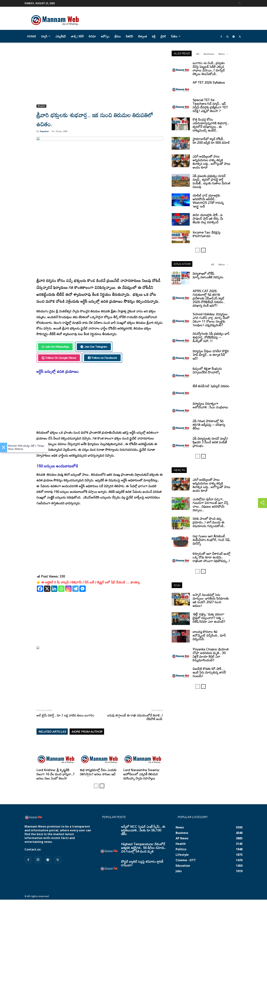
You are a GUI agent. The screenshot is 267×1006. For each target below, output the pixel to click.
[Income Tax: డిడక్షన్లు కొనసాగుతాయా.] (181, 236)
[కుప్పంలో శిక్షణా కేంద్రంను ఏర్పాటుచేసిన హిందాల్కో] (181, 373)
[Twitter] (239, 36)
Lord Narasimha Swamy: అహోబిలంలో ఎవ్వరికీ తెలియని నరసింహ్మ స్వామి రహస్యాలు (141, 774)
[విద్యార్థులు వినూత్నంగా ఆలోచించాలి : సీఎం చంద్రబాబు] (181, 408)
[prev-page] (96, 786)
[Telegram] (233, 36)
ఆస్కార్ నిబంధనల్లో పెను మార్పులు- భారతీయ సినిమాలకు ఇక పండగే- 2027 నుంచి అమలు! (211, 600)
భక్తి (153, 36)
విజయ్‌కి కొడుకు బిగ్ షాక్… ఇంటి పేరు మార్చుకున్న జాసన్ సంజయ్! (209, 672)
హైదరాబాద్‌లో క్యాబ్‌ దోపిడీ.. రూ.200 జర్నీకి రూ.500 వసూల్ (211, 140)
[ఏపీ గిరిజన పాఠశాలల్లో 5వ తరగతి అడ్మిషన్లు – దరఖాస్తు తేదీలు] (181, 425)
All (197, 54)
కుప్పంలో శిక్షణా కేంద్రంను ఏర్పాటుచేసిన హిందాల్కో (207, 370)
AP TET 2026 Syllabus (209, 82)
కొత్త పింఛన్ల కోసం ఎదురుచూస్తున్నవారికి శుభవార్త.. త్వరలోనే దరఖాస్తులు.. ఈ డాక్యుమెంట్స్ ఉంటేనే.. (211, 124)
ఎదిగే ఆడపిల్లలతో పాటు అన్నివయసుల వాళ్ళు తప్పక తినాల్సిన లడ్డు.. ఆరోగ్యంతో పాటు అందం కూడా (211, 161)
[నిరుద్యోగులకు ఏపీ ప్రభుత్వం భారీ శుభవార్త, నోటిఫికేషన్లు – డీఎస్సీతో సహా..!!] (181, 338)
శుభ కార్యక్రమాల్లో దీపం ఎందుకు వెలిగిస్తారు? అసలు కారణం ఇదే (98, 772)
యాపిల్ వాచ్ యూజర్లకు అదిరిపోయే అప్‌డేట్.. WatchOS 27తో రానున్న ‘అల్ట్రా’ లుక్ (208, 200)
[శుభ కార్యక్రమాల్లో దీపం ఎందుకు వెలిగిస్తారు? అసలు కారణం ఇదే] (100, 753)
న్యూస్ (44, 36)
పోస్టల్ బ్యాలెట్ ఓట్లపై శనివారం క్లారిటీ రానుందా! (142, 863)
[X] (47, 588)
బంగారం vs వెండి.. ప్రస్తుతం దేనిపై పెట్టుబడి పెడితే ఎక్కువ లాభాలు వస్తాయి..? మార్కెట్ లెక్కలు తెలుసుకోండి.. (209, 68)
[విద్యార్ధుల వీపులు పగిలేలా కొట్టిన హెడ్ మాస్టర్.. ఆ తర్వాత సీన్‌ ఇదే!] (181, 355)
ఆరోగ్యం (105, 36)
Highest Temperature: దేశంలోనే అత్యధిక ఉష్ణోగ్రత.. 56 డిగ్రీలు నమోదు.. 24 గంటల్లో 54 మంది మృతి (143, 847)
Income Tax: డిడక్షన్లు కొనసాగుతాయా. (207, 234)
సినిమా (92, 36)
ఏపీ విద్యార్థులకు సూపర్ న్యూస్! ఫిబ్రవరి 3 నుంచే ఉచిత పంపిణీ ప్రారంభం (210, 442)
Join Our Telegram (95, 346)
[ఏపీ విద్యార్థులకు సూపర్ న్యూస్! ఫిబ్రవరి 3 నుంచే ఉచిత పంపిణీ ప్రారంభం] (181, 443)
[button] (239, 3)
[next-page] (102, 786)
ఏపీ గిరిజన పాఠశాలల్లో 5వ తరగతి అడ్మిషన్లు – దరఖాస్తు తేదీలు (209, 424)
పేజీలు (174, 36)
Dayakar (44, 131)
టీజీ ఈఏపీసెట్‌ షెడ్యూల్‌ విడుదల (211, 386)
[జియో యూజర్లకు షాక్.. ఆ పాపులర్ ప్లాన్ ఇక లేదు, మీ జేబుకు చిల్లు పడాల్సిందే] (181, 219)
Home (31, 36)
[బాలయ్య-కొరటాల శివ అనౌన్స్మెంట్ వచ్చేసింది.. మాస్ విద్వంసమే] (181, 636)
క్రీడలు (118, 36)
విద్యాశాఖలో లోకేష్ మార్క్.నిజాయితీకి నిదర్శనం (208, 275)
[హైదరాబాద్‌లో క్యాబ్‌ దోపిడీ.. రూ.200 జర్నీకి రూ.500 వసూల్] (181, 143)
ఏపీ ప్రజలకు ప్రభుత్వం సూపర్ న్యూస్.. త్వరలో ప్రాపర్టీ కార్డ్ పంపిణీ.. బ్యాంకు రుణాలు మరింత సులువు (211, 181)
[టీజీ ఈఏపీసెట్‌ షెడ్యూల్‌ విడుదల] (181, 390)
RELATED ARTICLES (52, 731)
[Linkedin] (54, 588)
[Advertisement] (100, 77)
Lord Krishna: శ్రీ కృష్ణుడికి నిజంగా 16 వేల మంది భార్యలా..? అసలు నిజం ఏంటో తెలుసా (55, 774)
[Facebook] (221, 36)
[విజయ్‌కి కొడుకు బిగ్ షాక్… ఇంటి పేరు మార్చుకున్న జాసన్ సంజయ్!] (181, 673)
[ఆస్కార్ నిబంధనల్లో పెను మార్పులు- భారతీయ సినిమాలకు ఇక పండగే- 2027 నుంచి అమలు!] (181, 599)
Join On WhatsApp (57, 346)
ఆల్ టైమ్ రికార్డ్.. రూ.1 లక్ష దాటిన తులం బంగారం (65, 715)
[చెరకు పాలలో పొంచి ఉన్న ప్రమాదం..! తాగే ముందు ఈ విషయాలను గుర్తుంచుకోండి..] (181, 523)
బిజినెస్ (129, 36)
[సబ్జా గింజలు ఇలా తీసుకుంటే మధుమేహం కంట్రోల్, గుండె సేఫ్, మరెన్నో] (181, 540)
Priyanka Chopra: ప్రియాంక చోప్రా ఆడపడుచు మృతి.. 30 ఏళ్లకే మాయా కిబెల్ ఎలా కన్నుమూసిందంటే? (211, 654)
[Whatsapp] (61, 588)
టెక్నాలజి (142, 36)
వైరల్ (163, 36)
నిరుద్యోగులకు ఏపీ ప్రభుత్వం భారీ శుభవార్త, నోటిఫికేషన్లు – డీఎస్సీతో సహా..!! (211, 337)
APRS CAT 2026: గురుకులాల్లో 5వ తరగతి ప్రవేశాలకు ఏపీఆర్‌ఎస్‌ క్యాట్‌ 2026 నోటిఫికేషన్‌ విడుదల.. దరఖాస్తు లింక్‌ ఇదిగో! (209, 298)
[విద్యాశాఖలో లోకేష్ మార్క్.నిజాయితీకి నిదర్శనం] (181, 278)
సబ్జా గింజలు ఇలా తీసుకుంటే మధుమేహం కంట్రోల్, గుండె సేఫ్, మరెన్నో (211, 540)
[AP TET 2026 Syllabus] (181, 86)
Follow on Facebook (104, 358)
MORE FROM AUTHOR (86, 731)
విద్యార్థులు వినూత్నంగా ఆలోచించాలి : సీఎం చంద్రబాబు (210, 405)
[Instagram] (227, 36)
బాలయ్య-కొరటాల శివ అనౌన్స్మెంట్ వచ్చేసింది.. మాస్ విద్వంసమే (209, 635)
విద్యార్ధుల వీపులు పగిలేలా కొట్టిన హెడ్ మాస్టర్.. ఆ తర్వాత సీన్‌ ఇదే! (211, 354)
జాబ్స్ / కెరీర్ (77, 36)
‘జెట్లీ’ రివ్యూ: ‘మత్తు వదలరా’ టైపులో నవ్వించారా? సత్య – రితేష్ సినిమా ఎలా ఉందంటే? (209, 618)
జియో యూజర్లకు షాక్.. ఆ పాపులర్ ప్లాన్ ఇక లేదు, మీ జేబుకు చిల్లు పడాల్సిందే (208, 218)
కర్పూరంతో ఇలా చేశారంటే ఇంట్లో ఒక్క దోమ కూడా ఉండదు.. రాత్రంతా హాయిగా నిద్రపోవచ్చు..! (211, 557)
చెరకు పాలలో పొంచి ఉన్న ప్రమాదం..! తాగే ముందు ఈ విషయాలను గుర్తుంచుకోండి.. (209, 522)
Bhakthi (41, 106)
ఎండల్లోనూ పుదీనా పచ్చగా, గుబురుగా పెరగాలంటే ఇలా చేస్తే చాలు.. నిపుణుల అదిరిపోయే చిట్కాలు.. (210, 504)
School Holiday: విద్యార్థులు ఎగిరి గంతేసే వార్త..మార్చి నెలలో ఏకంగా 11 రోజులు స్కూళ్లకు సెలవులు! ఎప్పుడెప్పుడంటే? (211, 319)
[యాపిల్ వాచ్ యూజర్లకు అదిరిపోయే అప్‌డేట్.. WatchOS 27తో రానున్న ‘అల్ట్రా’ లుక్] (181, 199)
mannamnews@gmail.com (61, 849)
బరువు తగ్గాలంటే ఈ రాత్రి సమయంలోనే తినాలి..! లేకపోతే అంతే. (135, 717)
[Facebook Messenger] (82, 588)
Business (209, 54)
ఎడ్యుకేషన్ (61, 36)
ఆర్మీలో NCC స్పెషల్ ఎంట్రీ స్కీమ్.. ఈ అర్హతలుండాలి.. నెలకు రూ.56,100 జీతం (143, 830)
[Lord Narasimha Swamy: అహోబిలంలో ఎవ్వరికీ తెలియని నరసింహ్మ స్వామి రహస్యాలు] (143, 753)
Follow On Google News (60, 358)
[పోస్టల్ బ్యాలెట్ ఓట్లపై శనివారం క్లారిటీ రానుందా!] (109, 866)
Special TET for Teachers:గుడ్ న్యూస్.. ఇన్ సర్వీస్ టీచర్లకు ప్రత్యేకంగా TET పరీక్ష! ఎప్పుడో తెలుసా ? (210, 105)
